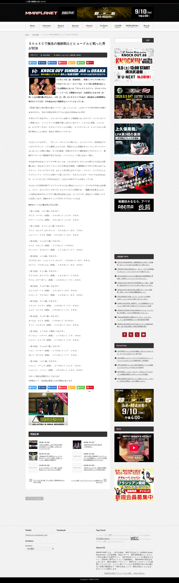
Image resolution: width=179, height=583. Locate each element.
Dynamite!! (140, 535)
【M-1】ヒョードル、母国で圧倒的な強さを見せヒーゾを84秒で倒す (95, 468)
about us (127, 539)
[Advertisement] (89, 409)
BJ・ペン (107, 541)
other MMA (35, 34)
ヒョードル (65, 55)
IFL (103, 535)
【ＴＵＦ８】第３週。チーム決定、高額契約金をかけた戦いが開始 (49, 481)
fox (136, 535)
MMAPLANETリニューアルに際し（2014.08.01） (124, 573)
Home (27, 34)
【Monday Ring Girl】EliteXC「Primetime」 (93, 445)
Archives (28, 546)
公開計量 (72, 55)
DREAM (112, 539)
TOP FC (142, 539)
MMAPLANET (94, 579)
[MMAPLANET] (41, 14)
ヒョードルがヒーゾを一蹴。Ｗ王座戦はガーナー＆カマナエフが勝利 (50, 468)
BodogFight (99, 541)
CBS (113, 535)
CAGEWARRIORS (118, 541)
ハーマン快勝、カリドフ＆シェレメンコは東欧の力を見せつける (87, 481)
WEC (135, 538)
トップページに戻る (34, 498)
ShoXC (58, 55)
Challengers (103, 538)
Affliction (131, 535)
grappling (148, 539)
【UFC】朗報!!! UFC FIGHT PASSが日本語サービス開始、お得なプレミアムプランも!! (50, 446)
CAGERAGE (120, 539)
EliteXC (78, 55)
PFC (106, 535)
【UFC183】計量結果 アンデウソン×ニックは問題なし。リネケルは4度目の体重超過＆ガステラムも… (95, 458)
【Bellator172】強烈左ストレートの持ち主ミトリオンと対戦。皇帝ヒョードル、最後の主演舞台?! (50, 458)
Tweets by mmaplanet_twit (36, 535)
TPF (110, 535)
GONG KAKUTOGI (122, 535)
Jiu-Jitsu (98, 535)
